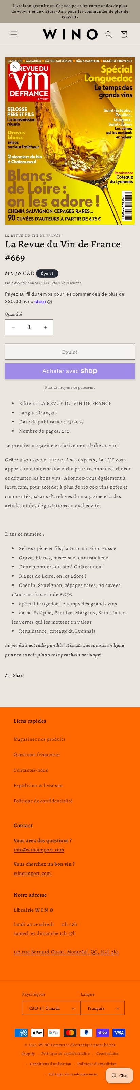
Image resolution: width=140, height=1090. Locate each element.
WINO (45, 1044)
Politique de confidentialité (43, 801)
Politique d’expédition (96, 1064)
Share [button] (19, 675)
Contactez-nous (31, 770)
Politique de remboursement (73, 1074)
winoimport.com (32, 873)
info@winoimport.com (39, 849)
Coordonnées (107, 1053)
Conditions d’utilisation (50, 1064)
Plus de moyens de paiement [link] (70, 387)
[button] (13, 34)
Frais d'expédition (19, 282)
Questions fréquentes (37, 754)
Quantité (13, 314)
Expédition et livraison (38, 785)
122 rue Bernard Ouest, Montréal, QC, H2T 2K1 (66, 951)
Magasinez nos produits (40, 739)
